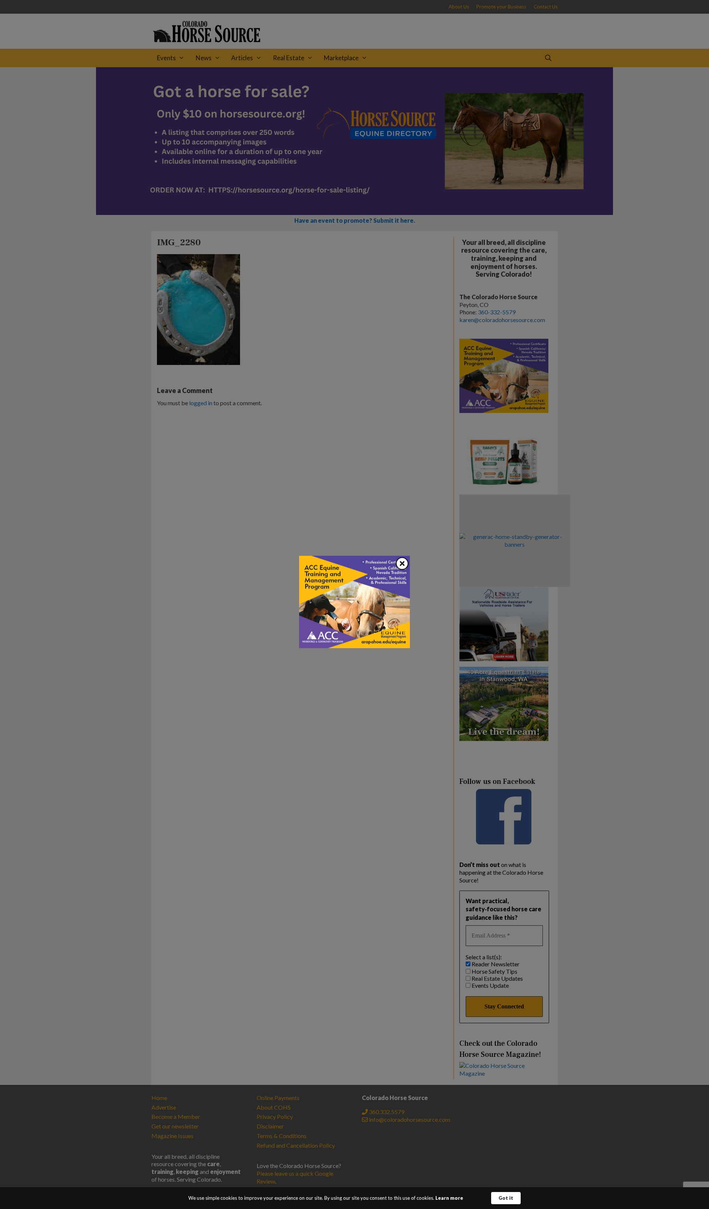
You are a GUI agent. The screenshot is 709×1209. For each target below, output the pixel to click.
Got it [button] (506, 1198)
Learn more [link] (449, 1198)
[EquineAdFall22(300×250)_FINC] (354, 645)
